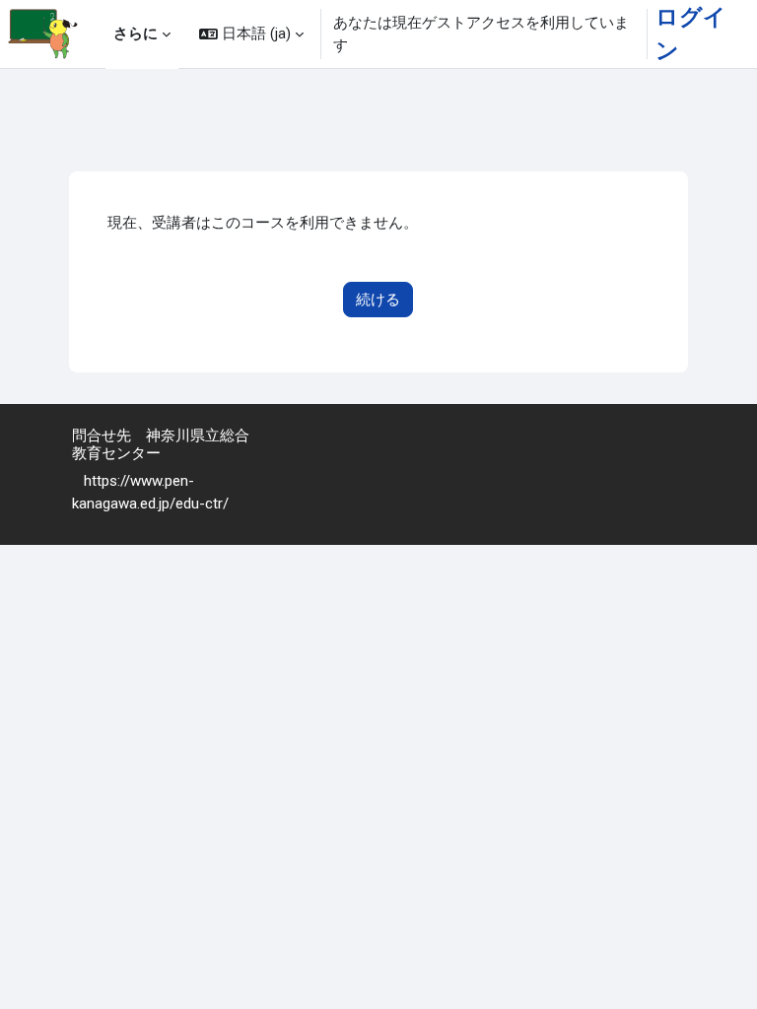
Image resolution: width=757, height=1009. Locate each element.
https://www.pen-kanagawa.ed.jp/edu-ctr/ (150, 492)
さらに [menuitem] (135, 33)
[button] (251, 34)
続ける (378, 299)
